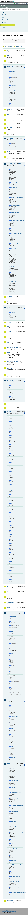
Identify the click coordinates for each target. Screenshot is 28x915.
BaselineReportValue (13, 182)
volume (13, 757)
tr (11, 574)
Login (17, 3)
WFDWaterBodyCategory (13, 881)
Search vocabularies (8, 46)
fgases (9, 307)
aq (8, 50)
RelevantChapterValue (13, 281)
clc (12, 385)
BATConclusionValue (13, 191)
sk (11, 570)
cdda (8, 123)
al (11, 416)
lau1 (8, 404)
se (11, 561)
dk (11, 457)
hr (11, 494)
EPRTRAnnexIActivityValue (13, 220)
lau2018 (9, 411)
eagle (12, 390)
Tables (3, 17)
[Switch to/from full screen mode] (19, 3)
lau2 (8, 407)
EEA (8, 1)
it (11, 512)
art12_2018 (10, 61)
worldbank (10, 900)
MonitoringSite (13, 821)
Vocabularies (5, 25)
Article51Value (13, 169)
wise (8, 763)
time (12, 746)
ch (11, 440)
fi (11, 475)
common (9, 127)
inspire (9, 375)
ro (11, 552)
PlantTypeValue (13, 266)
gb (11, 484)
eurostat (9, 296)
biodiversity (10, 120)
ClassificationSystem (13, 792)
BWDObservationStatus (13, 768)
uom (8, 700)
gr (11, 490)
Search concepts (19, 46)
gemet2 (9, 322)
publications (10, 602)
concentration (13, 716)
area (12, 710)
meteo (12, 734)
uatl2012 (13, 396)
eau (12, 631)
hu (11, 498)
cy (11, 444)
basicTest (13, 616)
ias (8, 337)
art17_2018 (10, 114)
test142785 (13, 659)
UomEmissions (13, 848)
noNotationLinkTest (13, 649)
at (11, 421)
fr (11, 480)
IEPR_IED (10, 368)
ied (8, 342)
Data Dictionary (12, 9)
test (8, 613)
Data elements (5, 19)
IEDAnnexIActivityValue (13, 233)
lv (11, 530)
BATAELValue (13, 187)
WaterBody (13, 860)
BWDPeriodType (13, 775)
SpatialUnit (13, 839)
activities (13, 71)
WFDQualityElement (13, 876)
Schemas (4, 22)
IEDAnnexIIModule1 (11, 347)
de (11, 453)
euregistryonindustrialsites (11, 164)
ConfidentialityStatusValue (13, 798)
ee (11, 462)
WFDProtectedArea (13, 871)
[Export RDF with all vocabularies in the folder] (24, 68)
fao (8, 302)
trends (12, 103)
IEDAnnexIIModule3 (11, 353)
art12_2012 (10, 55)
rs (11, 556)
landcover (10, 380)
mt (11, 534)
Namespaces (5, 30)
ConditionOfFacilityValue (13, 197)
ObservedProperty (13, 826)
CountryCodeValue (13, 205)
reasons (13, 97)
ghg (8, 326)
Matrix (12, 816)
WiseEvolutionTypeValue (13, 887)
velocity (13, 751)
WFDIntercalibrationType (13, 864)
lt (11, 521)
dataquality (10, 138)
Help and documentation (7, 12)
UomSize (13, 855)
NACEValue (13, 248)
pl (11, 543)
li (11, 516)
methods (13, 90)
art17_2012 (10, 109)
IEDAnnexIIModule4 (11, 361)
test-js (12, 653)
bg (11, 435)
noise (8, 597)
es (11, 471)
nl (11, 539)
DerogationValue (13, 212)
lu (11, 525)
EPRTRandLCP (11, 157)
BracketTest (13, 621)
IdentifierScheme (13, 811)
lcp (8, 586)
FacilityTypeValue (13, 228)
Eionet (7, 9)
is (11, 507)
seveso (9, 607)
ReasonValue (13, 272)
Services (4, 27)
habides (9, 331)
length (12, 728)
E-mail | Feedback (6, 910)
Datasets (4, 14)
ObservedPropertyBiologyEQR (13, 832)
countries (13, 85)
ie (11, 503)
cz (11, 448)
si (11, 565)
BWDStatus (13, 787)
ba (11, 425)
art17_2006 (10, 66)
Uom (12, 843)
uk (11, 579)
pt (11, 548)
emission (13, 722)
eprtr (8, 151)
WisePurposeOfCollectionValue (13, 892)
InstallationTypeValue (13, 243)
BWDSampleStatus (13, 780)
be (11, 431)
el (11, 466)
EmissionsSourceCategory (13, 805)
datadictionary (11, 133)
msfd (8, 591)
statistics (13, 739)
